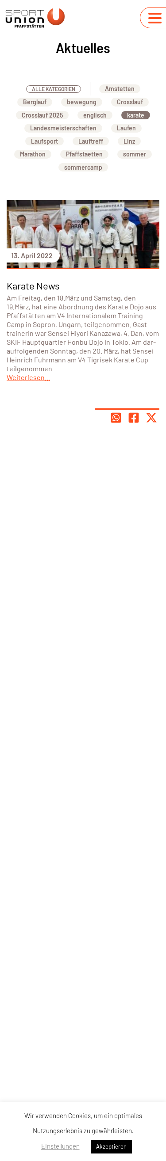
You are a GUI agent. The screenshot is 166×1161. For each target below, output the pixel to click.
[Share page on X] (151, 418)
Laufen (126, 128)
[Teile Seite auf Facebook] (134, 418)
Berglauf (34, 102)
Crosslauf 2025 (42, 115)
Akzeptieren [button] (111, 1146)
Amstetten (120, 88)
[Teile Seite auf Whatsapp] (116, 418)
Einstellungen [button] (60, 1146)
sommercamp (83, 167)
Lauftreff (90, 141)
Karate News (33, 285)
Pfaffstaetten (84, 154)
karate (135, 115)
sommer (134, 154)
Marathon (33, 154)
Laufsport (44, 141)
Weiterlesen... (28, 377)
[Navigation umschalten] (155, 18)
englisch (95, 115)
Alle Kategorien (53, 89)
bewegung (82, 102)
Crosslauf (130, 102)
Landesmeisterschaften (63, 128)
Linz (129, 141)
